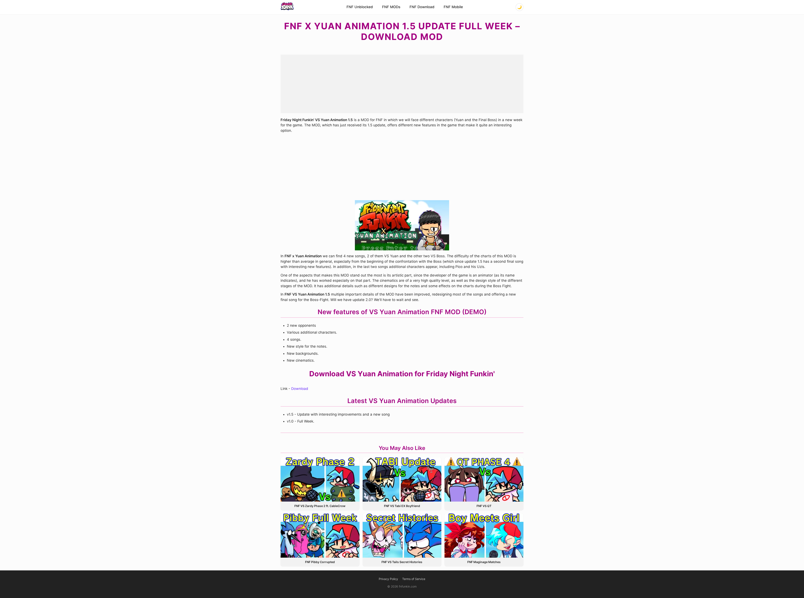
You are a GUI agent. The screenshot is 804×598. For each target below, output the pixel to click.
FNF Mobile (453, 7)
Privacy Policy (388, 579)
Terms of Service (413, 579)
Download (299, 389)
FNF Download (422, 7)
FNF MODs (391, 7)
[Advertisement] (402, 84)
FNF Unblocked (360, 7)
